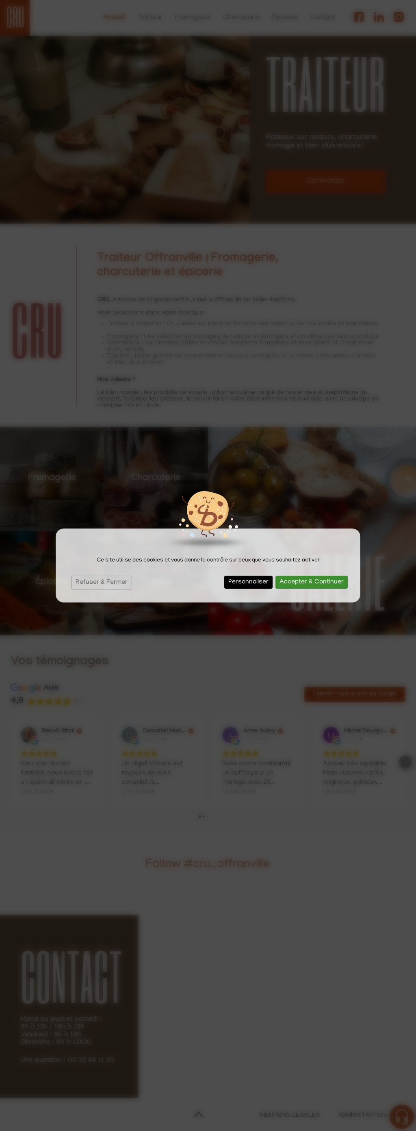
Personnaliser (248, 582)
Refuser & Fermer (102, 582)
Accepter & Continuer (312, 582)
